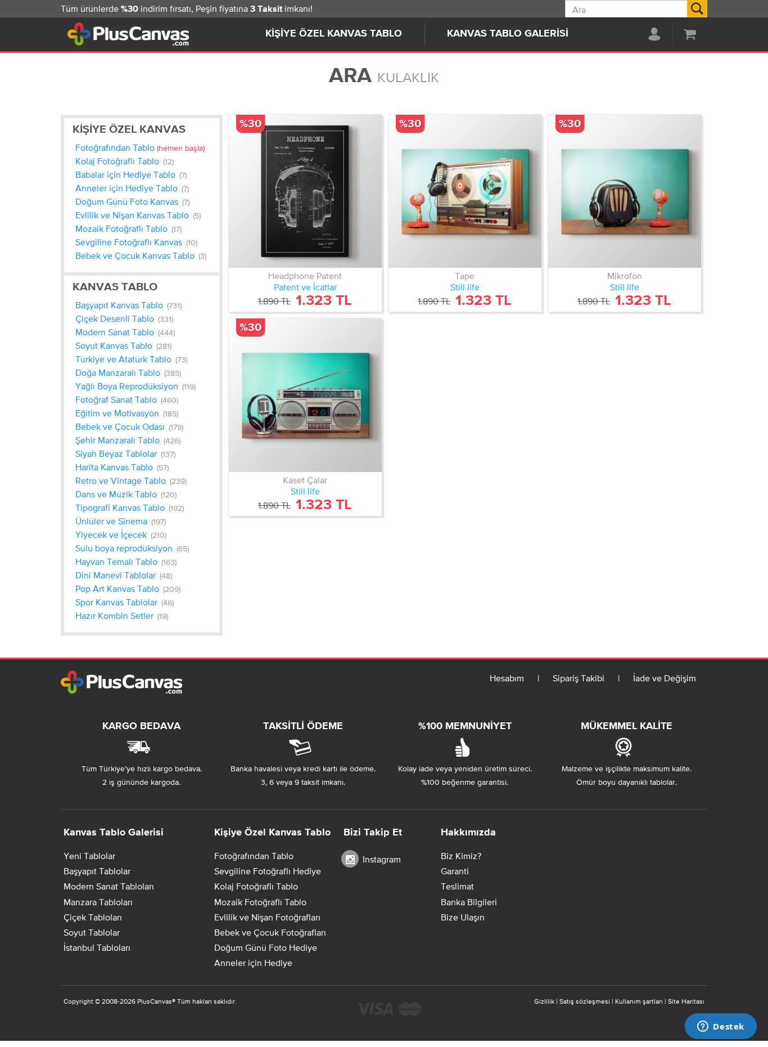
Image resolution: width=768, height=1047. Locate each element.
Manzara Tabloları (98, 902)
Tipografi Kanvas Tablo (129, 507)
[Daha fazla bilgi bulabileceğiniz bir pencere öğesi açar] (721, 1027)
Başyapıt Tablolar (97, 871)
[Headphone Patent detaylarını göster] (305, 191)
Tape (465, 276)
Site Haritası (686, 1001)
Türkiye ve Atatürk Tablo (131, 359)
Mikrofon (624, 276)
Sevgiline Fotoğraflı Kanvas (136, 242)
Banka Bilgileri (469, 902)
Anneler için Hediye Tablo (132, 188)
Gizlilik (544, 1001)
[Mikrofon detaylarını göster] (624, 191)
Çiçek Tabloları (93, 917)
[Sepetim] (689, 33)
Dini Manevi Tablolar (123, 575)
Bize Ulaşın (463, 917)
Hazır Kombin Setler (121, 615)
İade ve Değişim (664, 678)
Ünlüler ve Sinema (120, 521)
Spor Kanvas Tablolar (124, 602)
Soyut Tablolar (92, 932)
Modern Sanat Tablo (125, 332)
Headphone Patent (305, 276)
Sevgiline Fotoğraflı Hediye (267, 871)
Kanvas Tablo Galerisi (507, 34)
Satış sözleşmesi (584, 1001)
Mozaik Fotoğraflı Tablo (128, 228)
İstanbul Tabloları (97, 947)
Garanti (455, 871)
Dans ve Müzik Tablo (126, 494)
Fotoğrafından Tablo (140, 147)
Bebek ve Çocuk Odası (129, 426)
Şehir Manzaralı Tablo (127, 440)
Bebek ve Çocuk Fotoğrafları (270, 932)
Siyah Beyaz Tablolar (125, 453)
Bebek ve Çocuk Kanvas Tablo (140, 255)
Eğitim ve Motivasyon (126, 413)
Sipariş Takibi (578, 678)
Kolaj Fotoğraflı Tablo (124, 161)
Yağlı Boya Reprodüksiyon (135, 386)
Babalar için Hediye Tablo (131, 174)
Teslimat (457, 886)
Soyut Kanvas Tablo (123, 345)
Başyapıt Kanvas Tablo (128, 305)
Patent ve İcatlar (305, 287)
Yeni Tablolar (89, 856)
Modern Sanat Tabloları (109, 886)
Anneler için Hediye (253, 963)
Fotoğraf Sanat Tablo (126, 399)
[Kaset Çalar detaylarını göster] (305, 394)
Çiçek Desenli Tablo (124, 318)
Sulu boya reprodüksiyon (132, 548)
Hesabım (507, 678)
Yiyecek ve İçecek (120, 534)
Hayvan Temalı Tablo (126, 561)
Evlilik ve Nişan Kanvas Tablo (138, 215)
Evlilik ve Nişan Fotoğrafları (267, 917)
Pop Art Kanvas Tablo (127, 588)
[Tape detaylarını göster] (464, 191)
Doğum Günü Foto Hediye (265, 947)
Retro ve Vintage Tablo (131, 480)
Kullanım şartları (639, 1001)
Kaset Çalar (305, 480)
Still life (465, 287)
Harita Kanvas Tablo (122, 467)
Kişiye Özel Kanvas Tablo (333, 34)
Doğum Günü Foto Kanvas (132, 201)
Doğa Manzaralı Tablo (128, 372)
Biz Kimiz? (461, 856)
